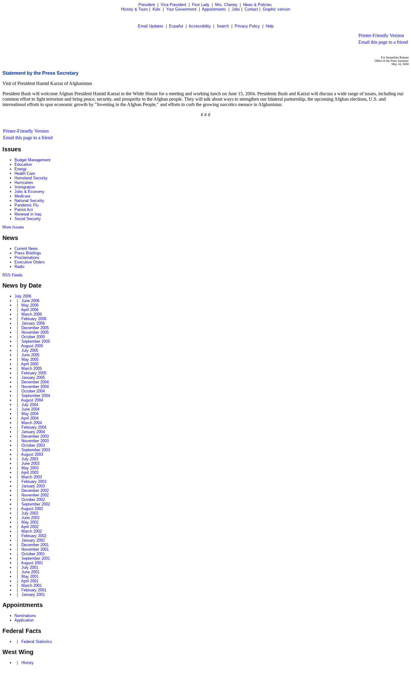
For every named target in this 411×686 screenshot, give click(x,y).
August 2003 (32, 454)
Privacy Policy (247, 26)
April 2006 (30, 309)
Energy (20, 169)
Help (269, 26)
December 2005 (35, 328)
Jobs (236, 9)
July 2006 (22, 296)
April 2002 (30, 526)
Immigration (24, 187)
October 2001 (33, 554)
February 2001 (33, 590)
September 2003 (35, 450)
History (27, 662)
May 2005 (30, 359)
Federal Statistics (36, 641)
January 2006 (33, 323)
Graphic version (276, 9)
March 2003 (31, 477)
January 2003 (33, 486)
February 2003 (33, 481)
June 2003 (30, 463)
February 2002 (33, 535)
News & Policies (257, 4)
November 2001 (35, 549)
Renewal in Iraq (27, 214)
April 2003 (30, 472)
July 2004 (29, 404)
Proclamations (26, 257)
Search (223, 26)
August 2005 (32, 346)
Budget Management (32, 160)
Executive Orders (29, 262)
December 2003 (35, 436)
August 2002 (32, 508)
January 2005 (33, 377)
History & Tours (134, 9)
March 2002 (31, 531)
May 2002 (30, 522)
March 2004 (31, 422)
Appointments (214, 9)
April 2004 (30, 418)
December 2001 (35, 545)
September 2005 (35, 341)
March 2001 (31, 585)
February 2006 (33, 318)
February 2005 (33, 373)
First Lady (200, 4)
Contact (251, 9)
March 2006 (31, 314)
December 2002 (35, 490)
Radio (19, 266)
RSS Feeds (12, 275)
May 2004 (30, 413)
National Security (29, 200)
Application (24, 620)
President (146, 4)
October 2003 (33, 445)
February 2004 (33, 427)
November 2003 (35, 441)
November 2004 (35, 386)
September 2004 (35, 395)
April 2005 (30, 364)
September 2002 (35, 504)
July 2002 (29, 513)
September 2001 (35, 558)
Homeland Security (31, 178)
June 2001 (30, 572)
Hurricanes (23, 182)
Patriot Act (23, 209)
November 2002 (35, 495)
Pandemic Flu (26, 205)
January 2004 (33, 432)
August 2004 (32, 400)
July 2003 (29, 459)
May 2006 (30, 305)
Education (23, 164)
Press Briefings (27, 253)
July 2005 (29, 350)
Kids (156, 9)
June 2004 (30, 409)
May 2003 (30, 468)
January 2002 (33, 540)
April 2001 (30, 581)
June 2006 (30, 300)
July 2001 (29, 567)
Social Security (27, 218)
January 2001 (33, 594)
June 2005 (30, 355)
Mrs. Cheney (226, 4)
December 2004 (35, 382)
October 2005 (33, 337)
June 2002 (30, 517)
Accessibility (200, 26)
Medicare (22, 196)
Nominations (25, 615)
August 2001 (32, 563)
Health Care (24, 173)
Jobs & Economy (29, 191)
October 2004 (33, 391)
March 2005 (31, 368)
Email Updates (150, 26)
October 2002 (33, 499)
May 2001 (30, 576)
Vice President (173, 4)
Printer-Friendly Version (381, 35)
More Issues (13, 227)
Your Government (181, 9)
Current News (26, 248)
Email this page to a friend (383, 42)
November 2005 (35, 332)
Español (176, 26)
